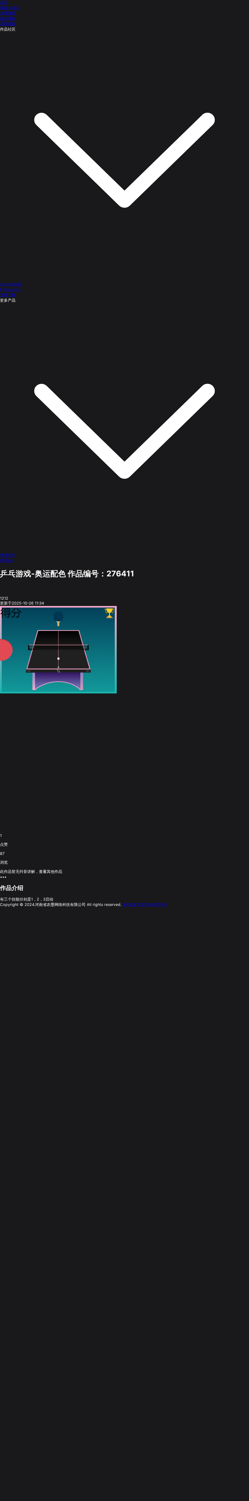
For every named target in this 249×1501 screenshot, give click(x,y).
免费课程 (8, 13)
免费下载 (8, 294)
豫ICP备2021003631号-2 (145, 904)
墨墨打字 (8, 555)
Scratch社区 (11, 284)
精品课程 (8, 18)
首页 (4, 2)
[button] (124, 876)
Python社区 (10, 289)
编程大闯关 (9, 7)
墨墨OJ (6, 560)
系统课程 (8, 23)
